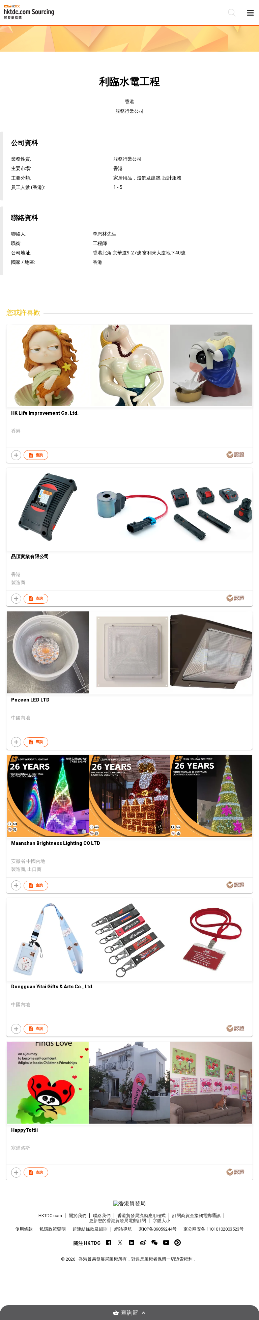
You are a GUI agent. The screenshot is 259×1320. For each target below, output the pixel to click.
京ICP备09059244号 (158, 1229)
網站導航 (123, 1229)
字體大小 (161, 1220)
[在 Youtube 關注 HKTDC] (166, 1242)
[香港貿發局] (129, 1204)
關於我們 (77, 1215)
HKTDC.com (50, 1215)
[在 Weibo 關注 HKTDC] (143, 1242)
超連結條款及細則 (90, 1229)
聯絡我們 (102, 1215)
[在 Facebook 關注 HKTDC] (109, 1242)
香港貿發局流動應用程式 (141, 1215)
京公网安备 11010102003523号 (213, 1229)
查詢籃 (129, 1313)
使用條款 (24, 1229)
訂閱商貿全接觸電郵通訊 (196, 1215)
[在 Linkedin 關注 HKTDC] (131, 1242)
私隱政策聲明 (52, 1229)
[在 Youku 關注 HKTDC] (177, 1242)
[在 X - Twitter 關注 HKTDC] (120, 1242)
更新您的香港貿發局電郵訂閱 (117, 1220)
